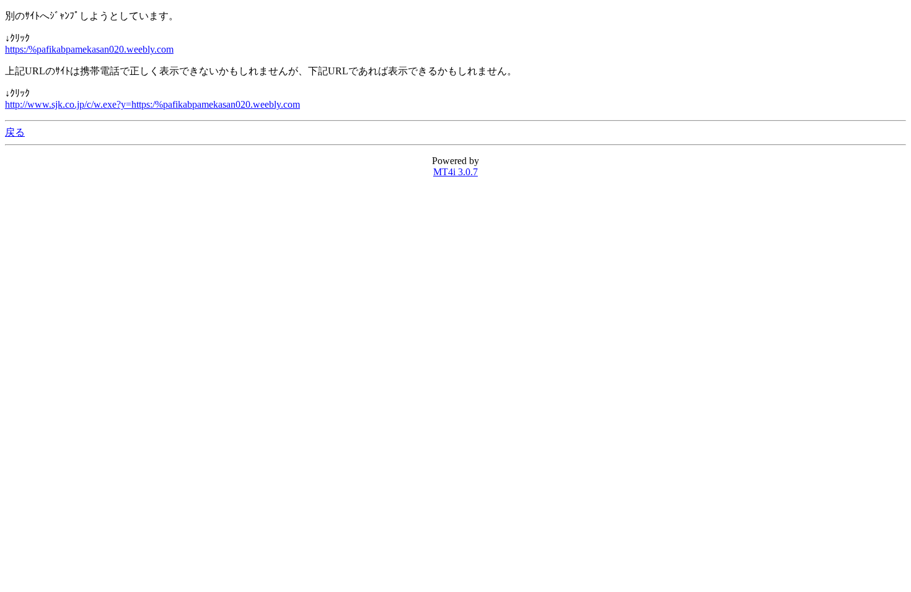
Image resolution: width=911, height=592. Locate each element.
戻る (15, 132)
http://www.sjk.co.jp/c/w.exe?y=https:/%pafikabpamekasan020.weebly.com (152, 104)
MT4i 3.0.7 (455, 172)
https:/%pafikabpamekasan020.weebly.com (89, 49)
